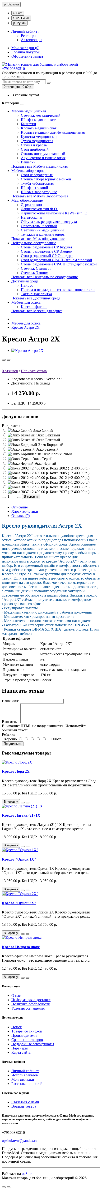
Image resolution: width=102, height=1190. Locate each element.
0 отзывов (10, 371)
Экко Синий (42, 430)
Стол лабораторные (37, 175)
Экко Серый (42, 459)
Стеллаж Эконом (34, 273)
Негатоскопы (31, 217)
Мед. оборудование (27, 200)
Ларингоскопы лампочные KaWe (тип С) (54, 213)
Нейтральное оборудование (33, 243)
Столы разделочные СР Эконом (46, 251)
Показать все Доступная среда (35, 298)
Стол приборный (35, 149)
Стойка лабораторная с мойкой (46, 179)
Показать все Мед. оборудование (38, 239)
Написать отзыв (34, 371)
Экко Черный (44, 463)
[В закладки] (4, 360)
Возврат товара (23, 1106)
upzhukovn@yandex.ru (19, 1141)
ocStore (27, 1174)
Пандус (27, 285)
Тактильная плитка (36, 294)
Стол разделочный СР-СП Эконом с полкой (56, 260)
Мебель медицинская (28, 111)
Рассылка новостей (26, 1084)
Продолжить (13, 744)
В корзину (31, 496)
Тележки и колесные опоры (43, 234)
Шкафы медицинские (38, 120)
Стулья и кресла (34, 145)
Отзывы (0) (20, 516)
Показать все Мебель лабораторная (39, 196)
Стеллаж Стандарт (36, 268)
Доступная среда (24, 281)
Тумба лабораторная (37, 183)
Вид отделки (12, 426)
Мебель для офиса (26, 302)
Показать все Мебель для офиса (36, 311)
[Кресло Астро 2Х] (27, 351)
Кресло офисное (34, 307)
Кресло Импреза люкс (21, 947)
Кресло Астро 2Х (25, 327)
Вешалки (28, 162)
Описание (19, 507)
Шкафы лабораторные (39, 192)
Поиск (16, 1027)
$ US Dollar (21, 18)
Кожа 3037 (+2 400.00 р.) (69, 492)
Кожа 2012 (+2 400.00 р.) (69, 478)
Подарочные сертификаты (32, 1044)
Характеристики (24, 511)
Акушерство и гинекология (43, 158)
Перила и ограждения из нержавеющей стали (58, 290)
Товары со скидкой (26, 1031)
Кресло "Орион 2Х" (19, 903)
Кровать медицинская (38, 128)
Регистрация (31, 36)
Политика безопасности (30, 1004)
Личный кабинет (25, 1071)
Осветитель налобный (39, 226)
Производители (24, 1035)
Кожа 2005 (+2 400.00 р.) (69, 473)
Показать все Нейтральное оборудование (44, 277)
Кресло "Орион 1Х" (19, 859)
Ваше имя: (10, 701)
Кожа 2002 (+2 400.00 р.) (69, 468)
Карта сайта (21, 1052)
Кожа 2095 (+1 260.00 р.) (69, 482)
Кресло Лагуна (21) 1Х (21, 815)
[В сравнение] (8, 360)
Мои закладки (22, 1079)
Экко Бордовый (50, 445)
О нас (16, 996)
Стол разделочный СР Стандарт (47, 256)
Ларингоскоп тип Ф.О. (39, 209)
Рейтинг (8, 734)
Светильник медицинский (42, 230)
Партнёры (19, 1048)
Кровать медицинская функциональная (53, 132)
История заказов (24, 1075)
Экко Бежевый (47, 435)
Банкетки (28, 124)
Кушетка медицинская (39, 137)
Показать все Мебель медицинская (39, 166)
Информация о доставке (31, 1000)
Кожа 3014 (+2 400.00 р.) (69, 487)
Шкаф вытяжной (34, 188)
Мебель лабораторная (28, 171)
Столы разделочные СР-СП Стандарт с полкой (59, 264)
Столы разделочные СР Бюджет (46, 247)
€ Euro (17, 13)
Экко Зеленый (47, 449)
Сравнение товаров (27, 1040)
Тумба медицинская (37, 141)
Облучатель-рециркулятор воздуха (49, 222)
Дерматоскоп (31, 205)
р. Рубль (19, 23)
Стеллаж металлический (40, 115)
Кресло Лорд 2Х (16, 771)
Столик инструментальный (43, 154)
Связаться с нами (25, 1102)
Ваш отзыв (10, 722)
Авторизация (31, 40)
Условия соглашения (28, 1008)
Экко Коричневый (56, 454)
